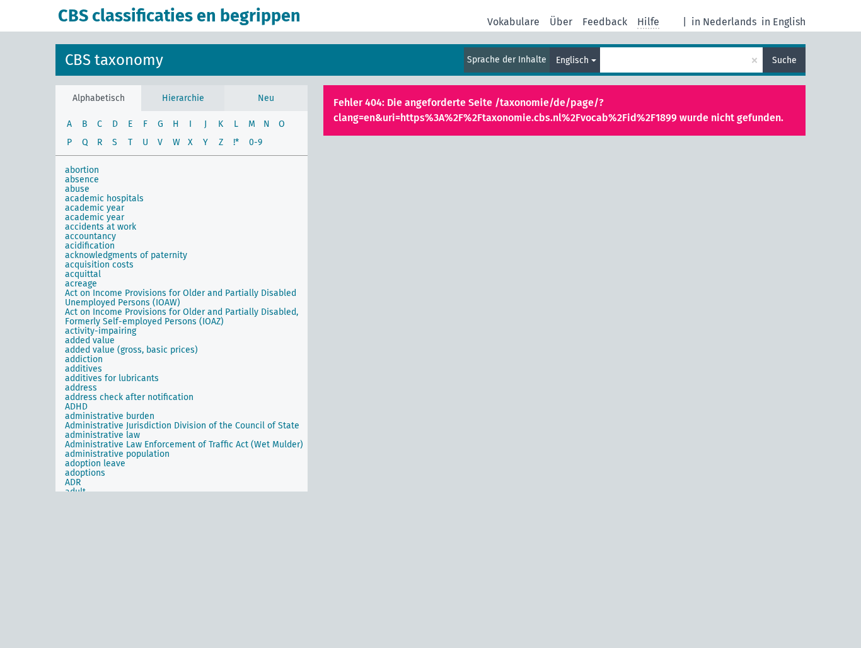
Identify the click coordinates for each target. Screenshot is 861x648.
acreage (81, 283)
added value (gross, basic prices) (131, 350)
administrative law (102, 435)
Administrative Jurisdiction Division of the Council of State (182, 425)
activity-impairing (100, 331)
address (81, 387)
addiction (84, 359)
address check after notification (129, 397)
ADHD (76, 406)
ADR (73, 482)
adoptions (85, 473)
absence (82, 179)
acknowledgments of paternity (126, 255)
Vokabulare (513, 22)
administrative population (117, 454)
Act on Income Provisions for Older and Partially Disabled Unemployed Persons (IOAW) (180, 298)
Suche (784, 60)
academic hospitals (104, 198)
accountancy (90, 236)
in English (783, 22)
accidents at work (100, 226)
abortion (82, 170)
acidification (90, 245)
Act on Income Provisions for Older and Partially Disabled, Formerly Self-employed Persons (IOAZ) (181, 317)
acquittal (83, 274)
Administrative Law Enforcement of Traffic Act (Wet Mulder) (184, 444)
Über (561, 22)
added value (90, 340)
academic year (94, 208)
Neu (266, 98)
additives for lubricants (112, 378)
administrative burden (109, 416)
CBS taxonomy (114, 60)
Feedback (604, 22)
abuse (77, 189)
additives (83, 368)
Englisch (572, 60)
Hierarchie (183, 98)
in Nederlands (723, 22)
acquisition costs (99, 264)
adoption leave (95, 463)
